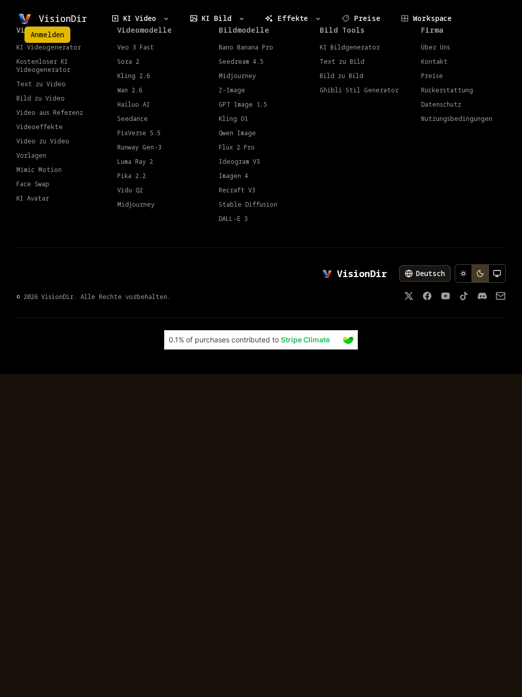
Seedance (132, 119)
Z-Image (232, 90)
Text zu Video (41, 84)
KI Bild (216, 18)
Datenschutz (441, 105)
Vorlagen (31, 156)
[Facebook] (427, 296)
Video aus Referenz (49, 113)
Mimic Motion (39, 170)
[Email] (500, 296)
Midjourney (135, 205)
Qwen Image (237, 133)
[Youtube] (445, 296)
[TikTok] (464, 296)
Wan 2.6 (129, 90)
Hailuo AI (133, 105)
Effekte (292, 18)
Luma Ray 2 (135, 162)
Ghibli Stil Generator (359, 90)
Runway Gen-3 (139, 147)
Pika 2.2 (131, 176)
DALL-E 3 (233, 219)
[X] (409, 296)
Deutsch (430, 273)
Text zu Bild (342, 62)
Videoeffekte (39, 127)
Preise (367, 18)
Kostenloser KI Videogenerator (43, 66)
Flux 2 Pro (237, 147)
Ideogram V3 (239, 162)
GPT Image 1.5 (243, 105)
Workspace (432, 18)
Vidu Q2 (130, 190)
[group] (480, 273)
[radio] (463, 273)
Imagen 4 (233, 176)
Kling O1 (233, 119)
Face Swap (32, 184)
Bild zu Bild (341, 76)
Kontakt (434, 62)
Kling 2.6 (133, 76)
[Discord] (482, 296)
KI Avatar (32, 198)
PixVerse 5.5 (139, 133)
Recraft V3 (237, 190)
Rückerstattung (447, 90)
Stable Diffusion (248, 205)
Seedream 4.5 (241, 62)
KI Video (139, 18)
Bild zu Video (40, 98)
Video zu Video (42, 141)
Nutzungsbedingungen (456, 119)
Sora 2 (128, 62)
